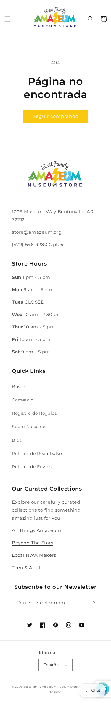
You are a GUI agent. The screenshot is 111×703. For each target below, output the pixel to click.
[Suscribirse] (92, 602)
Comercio (23, 400)
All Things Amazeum (36, 530)
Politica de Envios (32, 466)
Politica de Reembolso (37, 453)
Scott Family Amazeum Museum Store (51, 686)
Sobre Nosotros (29, 426)
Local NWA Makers (34, 555)
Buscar (20, 386)
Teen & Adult (27, 567)
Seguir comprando (55, 116)
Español (52, 664)
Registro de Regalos (34, 413)
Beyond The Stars (32, 543)
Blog (17, 440)
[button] (7, 18)
